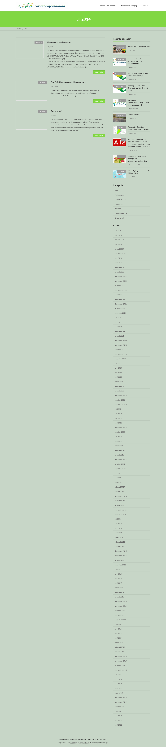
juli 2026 (118, 231)
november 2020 (121, 345)
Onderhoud (119, 218)
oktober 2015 (120, 560)
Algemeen (118, 204)
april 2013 (118, 688)
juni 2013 (118, 679)
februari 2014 (120, 647)
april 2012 (118, 725)
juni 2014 (118, 629)
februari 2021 (120, 331)
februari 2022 (120, 299)
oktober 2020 (120, 349)
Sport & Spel (121, 199)
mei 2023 (118, 258)
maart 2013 (119, 693)
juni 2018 (118, 437)
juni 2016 (118, 523)
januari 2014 (119, 652)
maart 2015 (119, 588)
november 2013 (121, 661)
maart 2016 (119, 537)
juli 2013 (118, 674)
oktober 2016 (120, 505)
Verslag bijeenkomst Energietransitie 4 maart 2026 (138, 88)
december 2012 (121, 697)
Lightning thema (84, 743)
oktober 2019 (120, 400)
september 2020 (121, 354)
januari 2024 (119, 249)
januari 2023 (119, 272)
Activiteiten (119, 195)
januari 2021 (119, 336)
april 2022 (118, 295)
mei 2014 (118, 633)
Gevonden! (56, 111)
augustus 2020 (120, 359)
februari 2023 (120, 267)
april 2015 (118, 583)
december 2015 (121, 551)
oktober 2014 (120, 610)
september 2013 (121, 670)
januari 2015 (119, 597)
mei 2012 (118, 720)
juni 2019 (118, 414)
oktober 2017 (120, 464)
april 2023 (118, 263)
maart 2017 (119, 482)
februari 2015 (120, 592)
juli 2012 (118, 711)
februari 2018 (120, 450)
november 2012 (121, 702)
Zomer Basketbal (135, 115)
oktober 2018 (120, 432)
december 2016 (121, 496)
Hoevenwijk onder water (59, 42)
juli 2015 (118, 569)
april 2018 (118, 441)
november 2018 (121, 427)
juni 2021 (118, 322)
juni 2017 (118, 473)
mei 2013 (118, 684)
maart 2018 (119, 446)
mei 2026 (118, 235)
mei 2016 (118, 528)
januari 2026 (119, 240)
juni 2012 (118, 716)
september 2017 (121, 469)
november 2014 (121, 606)
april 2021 (118, 327)
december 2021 (121, 304)
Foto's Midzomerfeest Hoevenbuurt (68, 82)
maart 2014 (119, 642)
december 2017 (121, 459)
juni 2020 (118, 368)
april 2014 (118, 638)
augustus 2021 (120, 313)
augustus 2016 (120, 514)
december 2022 (121, 276)
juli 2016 (118, 519)
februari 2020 (120, 386)
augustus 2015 (120, 565)
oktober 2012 (120, 707)
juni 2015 (118, 574)
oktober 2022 (120, 285)
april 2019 (118, 423)
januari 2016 (119, 546)
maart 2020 (119, 382)
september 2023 (121, 253)
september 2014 (121, 615)
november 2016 (121, 501)
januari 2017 (119, 491)
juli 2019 (118, 409)
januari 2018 (119, 455)
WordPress (74, 743)
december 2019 (121, 395)
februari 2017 (120, 487)
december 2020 (121, 340)
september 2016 (121, 510)
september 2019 (121, 404)
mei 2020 (118, 372)
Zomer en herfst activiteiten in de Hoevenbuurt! (135, 61)
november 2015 (121, 555)
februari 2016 (120, 542)
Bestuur (118, 209)
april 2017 (118, 478)
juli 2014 (118, 624)
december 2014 (121, 601)
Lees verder (99, 72)
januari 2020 (119, 391)
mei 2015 (118, 578)
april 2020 (118, 377)
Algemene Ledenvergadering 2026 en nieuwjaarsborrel (138, 102)
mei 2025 (118, 244)
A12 (116, 190)
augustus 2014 (120, 620)
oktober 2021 (120, 308)
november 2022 (121, 281)
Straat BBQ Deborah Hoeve (139, 46)
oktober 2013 (120, 665)
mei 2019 (118, 418)
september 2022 (121, 290)
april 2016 (118, 533)
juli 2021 (118, 317)
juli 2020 (118, 363)
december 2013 (121, 656)
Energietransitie (121, 213)
